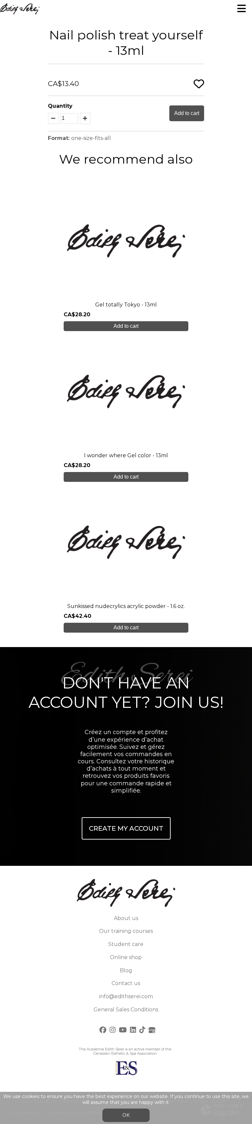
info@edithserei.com (126, 996)
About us (126, 918)
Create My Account (126, 828)
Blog (126, 970)
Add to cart (186, 113)
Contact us (126, 983)
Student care (125, 944)
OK (126, 1115)
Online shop (126, 957)
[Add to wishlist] (199, 84)
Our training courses (126, 931)
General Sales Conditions (126, 1009)
